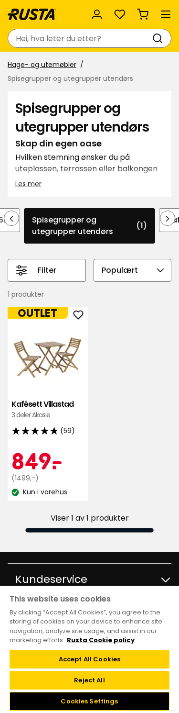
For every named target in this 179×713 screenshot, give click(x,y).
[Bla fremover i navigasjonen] (167, 218)
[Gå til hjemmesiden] (32, 14)
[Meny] (165, 14)
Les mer (28, 184)
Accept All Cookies (89, 659)
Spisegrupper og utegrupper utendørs (89, 225)
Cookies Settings (89, 701)
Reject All (89, 680)
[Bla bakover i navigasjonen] (11, 218)
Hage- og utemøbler (42, 64)
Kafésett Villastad (42, 409)
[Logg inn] (96, 14)
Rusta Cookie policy (101, 640)
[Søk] (159, 38)
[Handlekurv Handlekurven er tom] (142, 14)
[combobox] (80, 38)
